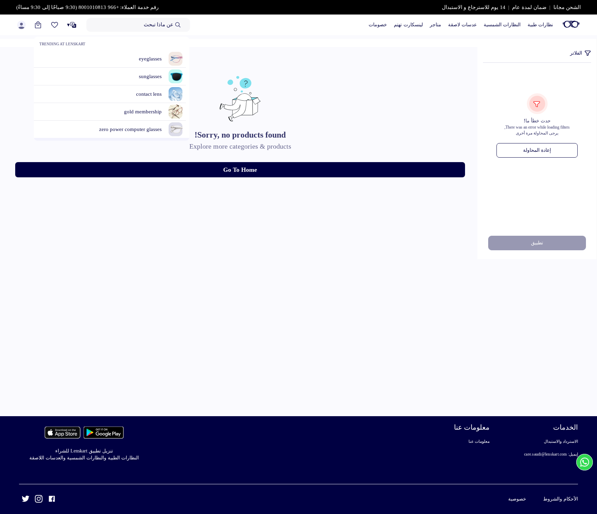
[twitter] (25, 500)
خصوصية (517, 499)
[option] (114, 59)
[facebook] (51, 500)
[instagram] (38, 500)
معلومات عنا (479, 441)
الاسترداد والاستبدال (561, 441)
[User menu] (21, 25)
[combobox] (138, 25)
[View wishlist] (54, 25)
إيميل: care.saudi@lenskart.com (551, 454)
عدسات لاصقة (462, 24)
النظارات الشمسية (502, 24)
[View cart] (38, 25)
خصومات (378, 24)
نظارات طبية (540, 24)
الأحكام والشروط (560, 499)
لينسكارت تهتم (408, 24)
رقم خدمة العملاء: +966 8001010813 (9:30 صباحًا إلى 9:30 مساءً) (87, 7)
